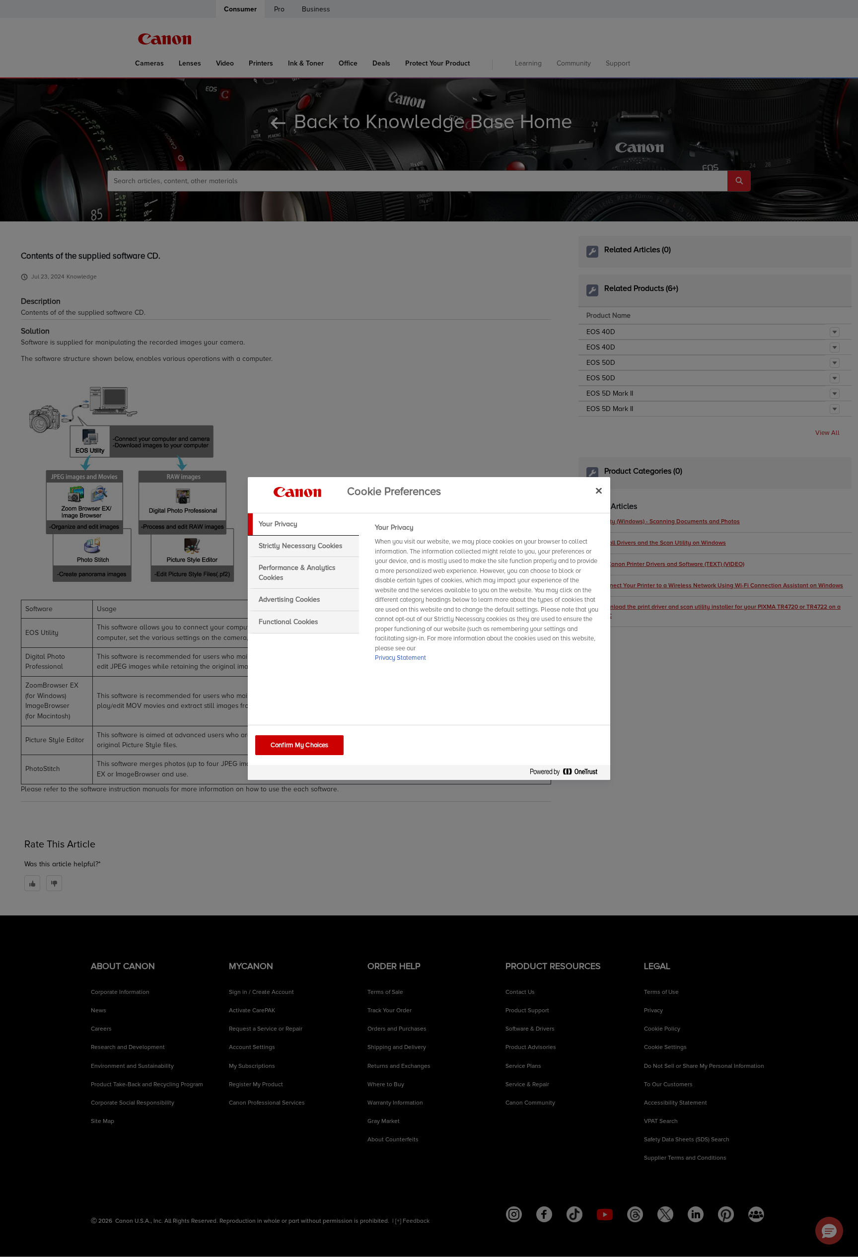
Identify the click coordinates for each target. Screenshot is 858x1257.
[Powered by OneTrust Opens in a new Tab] (567, 774)
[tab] (303, 524)
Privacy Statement (400, 658)
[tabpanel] (488, 595)
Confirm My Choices (299, 745)
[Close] (599, 490)
